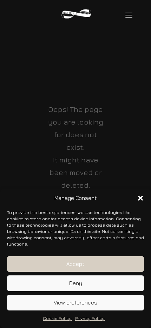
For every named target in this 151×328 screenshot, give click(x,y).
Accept (75, 264)
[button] (140, 198)
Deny (75, 283)
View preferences (75, 303)
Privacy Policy (90, 318)
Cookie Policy (57, 318)
